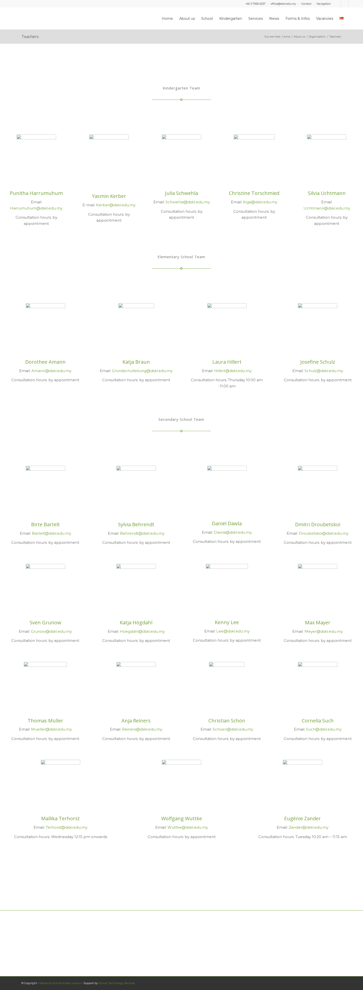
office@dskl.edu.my (283, 3)
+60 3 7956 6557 (255, 3)
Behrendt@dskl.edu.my (142, 533)
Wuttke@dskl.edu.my (187, 827)
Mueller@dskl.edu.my (51, 729)
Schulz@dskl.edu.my (323, 370)
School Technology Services (117, 983)
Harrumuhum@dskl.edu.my (36, 208)
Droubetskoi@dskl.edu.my (323, 533)
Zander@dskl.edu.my (308, 827)
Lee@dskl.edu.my (233, 631)
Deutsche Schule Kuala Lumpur (60, 983)
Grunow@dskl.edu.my (51, 631)
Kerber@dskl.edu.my (116, 205)
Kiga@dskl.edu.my (260, 202)
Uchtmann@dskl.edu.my (326, 208)
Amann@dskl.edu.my (51, 370)
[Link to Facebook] (337, 3)
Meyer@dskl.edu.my (323, 631)
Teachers (30, 36)
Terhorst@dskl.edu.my (66, 827)
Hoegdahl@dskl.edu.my (142, 631)
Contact (306, 3)
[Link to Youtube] (344, 3)
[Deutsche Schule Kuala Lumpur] (21, 18)
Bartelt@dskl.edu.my (51, 533)
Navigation (324, 3)
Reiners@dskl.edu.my (142, 729)
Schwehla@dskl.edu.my (187, 202)
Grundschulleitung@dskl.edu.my (142, 370)
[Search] (351, 18)
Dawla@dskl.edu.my (233, 532)
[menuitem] (255, 3)
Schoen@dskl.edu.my (233, 729)
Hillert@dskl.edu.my (233, 370)
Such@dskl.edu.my (324, 729)
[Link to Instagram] (352, 3)
